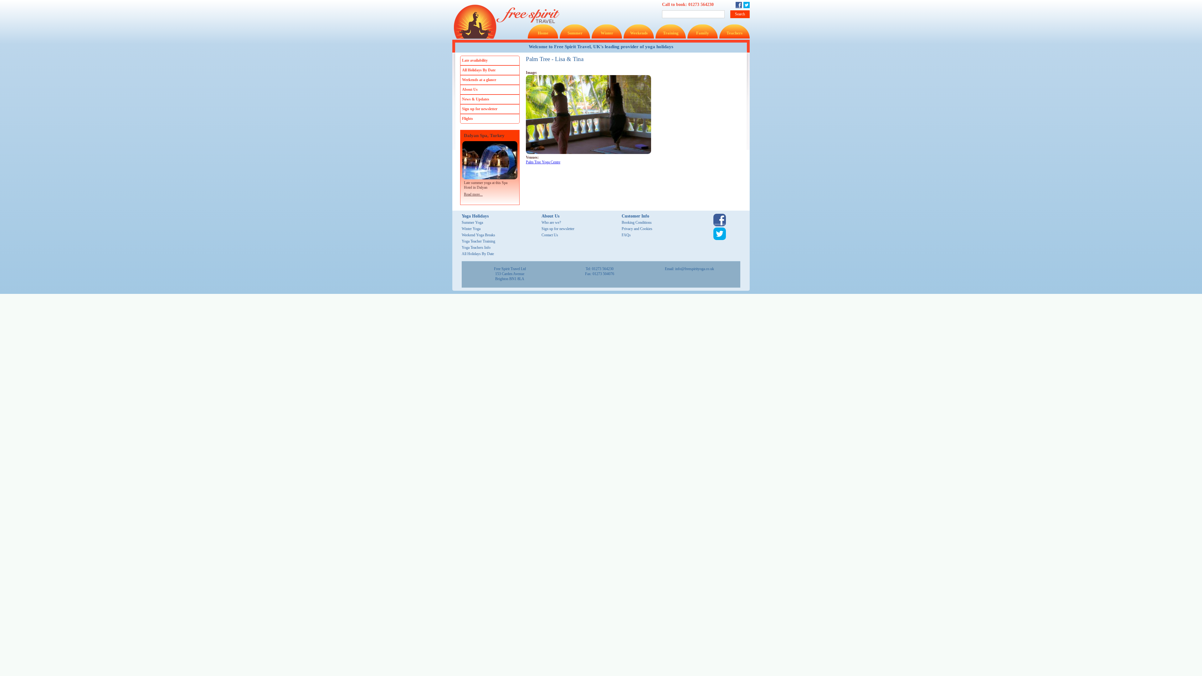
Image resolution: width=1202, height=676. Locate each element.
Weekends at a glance (479, 80)
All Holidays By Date (479, 70)
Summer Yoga (472, 222)
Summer (575, 33)
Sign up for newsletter (479, 109)
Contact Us (550, 235)
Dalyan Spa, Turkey (484, 135)
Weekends (639, 33)
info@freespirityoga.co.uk (694, 269)
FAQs (626, 235)
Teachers (734, 33)
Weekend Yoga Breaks (478, 235)
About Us (470, 89)
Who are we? (551, 222)
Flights (467, 118)
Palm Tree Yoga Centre (543, 162)
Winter (607, 33)
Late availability (475, 60)
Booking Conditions (637, 222)
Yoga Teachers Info (476, 247)
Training (671, 33)
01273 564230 (701, 4)
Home (543, 33)
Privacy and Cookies (637, 229)
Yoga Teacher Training (478, 241)
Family (702, 33)
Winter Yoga (471, 229)
